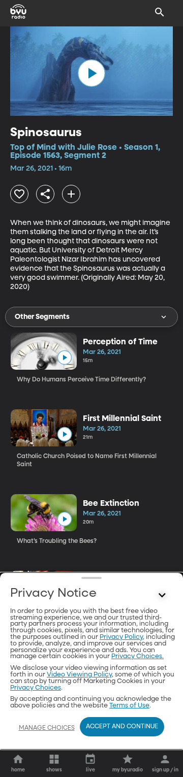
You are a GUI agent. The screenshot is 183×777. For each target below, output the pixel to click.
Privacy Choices (35, 688)
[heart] (19, 194)
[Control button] (162, 595)
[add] (71, 194)
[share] (45, 194)
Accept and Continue (122, 727)
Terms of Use (129, 705)
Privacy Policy (121, 637)
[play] (91, 73)
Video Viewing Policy (79, 674)
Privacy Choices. (137, 656)
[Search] (159, 12)
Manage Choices (47, 728)
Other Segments (42, 316)
